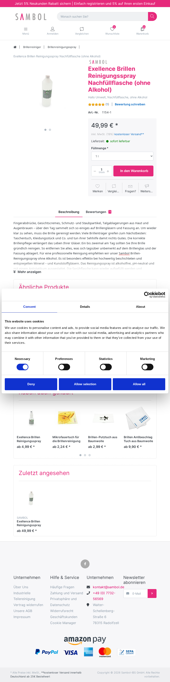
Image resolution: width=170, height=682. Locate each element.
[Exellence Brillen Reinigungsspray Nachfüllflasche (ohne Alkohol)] (47, 92)
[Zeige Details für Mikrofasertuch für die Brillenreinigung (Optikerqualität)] (67, 418)
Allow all (139, 384)
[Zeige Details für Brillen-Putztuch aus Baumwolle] (102, 418)
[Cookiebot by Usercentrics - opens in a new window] (147, 295)
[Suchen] (152, 16)
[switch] (64, 367)
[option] (47, 92)
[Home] (15, 47)
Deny (31, 384)
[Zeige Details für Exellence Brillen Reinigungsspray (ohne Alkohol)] (31, 418)
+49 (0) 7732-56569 (104, 596)
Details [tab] (85, 306)
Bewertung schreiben (130, 104)
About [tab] (140, 306)
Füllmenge (98, 148)
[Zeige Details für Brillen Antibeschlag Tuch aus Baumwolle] (138, 418)
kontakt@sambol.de (106, 587)
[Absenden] (152, 593)
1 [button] (45, 130)
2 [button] (50, 130)
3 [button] (90, 455)
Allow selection (85, 384)
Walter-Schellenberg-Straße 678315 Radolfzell (106, 614)
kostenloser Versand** (129, 134)
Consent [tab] (29, 306)
